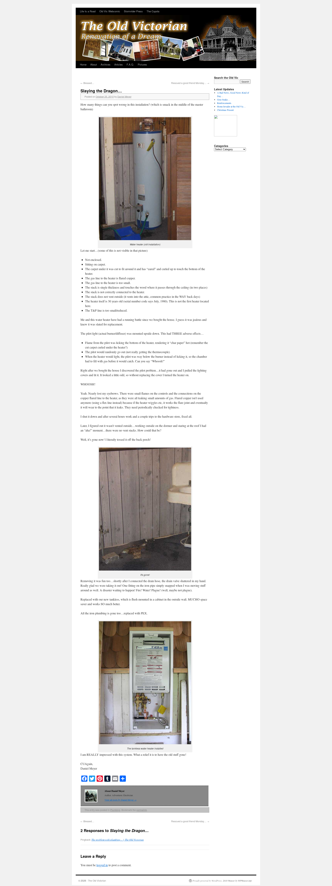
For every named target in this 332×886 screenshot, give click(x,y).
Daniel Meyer (124, 96)
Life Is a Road (87, 11)
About (93, 64)
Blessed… (87, 83)
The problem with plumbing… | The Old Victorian (117, 839)
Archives (105, 64)
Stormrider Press (133, 11)
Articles (118, 64)
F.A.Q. (130, 64)
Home (83, 64)
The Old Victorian (97, 880)
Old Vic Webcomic (109, 11)
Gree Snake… (223, 99)
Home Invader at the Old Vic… (231, 106)
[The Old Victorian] (166, 34)
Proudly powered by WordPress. (207, 880)
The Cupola (153, 11)
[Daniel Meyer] (225, 135)
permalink (141, 809)
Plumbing (115, 809)
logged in (102, 865)
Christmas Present (225, 109)
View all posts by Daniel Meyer (120, 799)
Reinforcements (224, 103)
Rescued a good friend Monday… (190, 83)
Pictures (142, 64)
